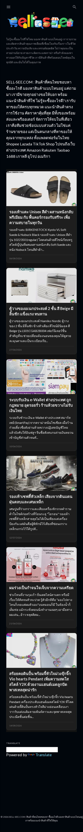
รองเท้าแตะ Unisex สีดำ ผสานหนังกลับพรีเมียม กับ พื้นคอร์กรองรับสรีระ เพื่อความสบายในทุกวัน (41, 217)
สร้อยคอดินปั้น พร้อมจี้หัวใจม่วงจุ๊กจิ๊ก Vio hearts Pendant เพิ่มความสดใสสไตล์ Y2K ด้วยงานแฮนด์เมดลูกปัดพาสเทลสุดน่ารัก (40, 681)
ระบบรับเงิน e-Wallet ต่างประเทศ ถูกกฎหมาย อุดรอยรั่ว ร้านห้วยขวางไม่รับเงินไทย (41, 405)
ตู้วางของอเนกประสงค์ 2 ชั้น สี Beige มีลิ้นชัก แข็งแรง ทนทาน (41, 311)
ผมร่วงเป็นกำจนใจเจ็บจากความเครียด (41, 587)
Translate (44, 754)
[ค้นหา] (74, 6)
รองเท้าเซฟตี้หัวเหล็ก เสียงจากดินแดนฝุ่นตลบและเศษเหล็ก (40, 499)
